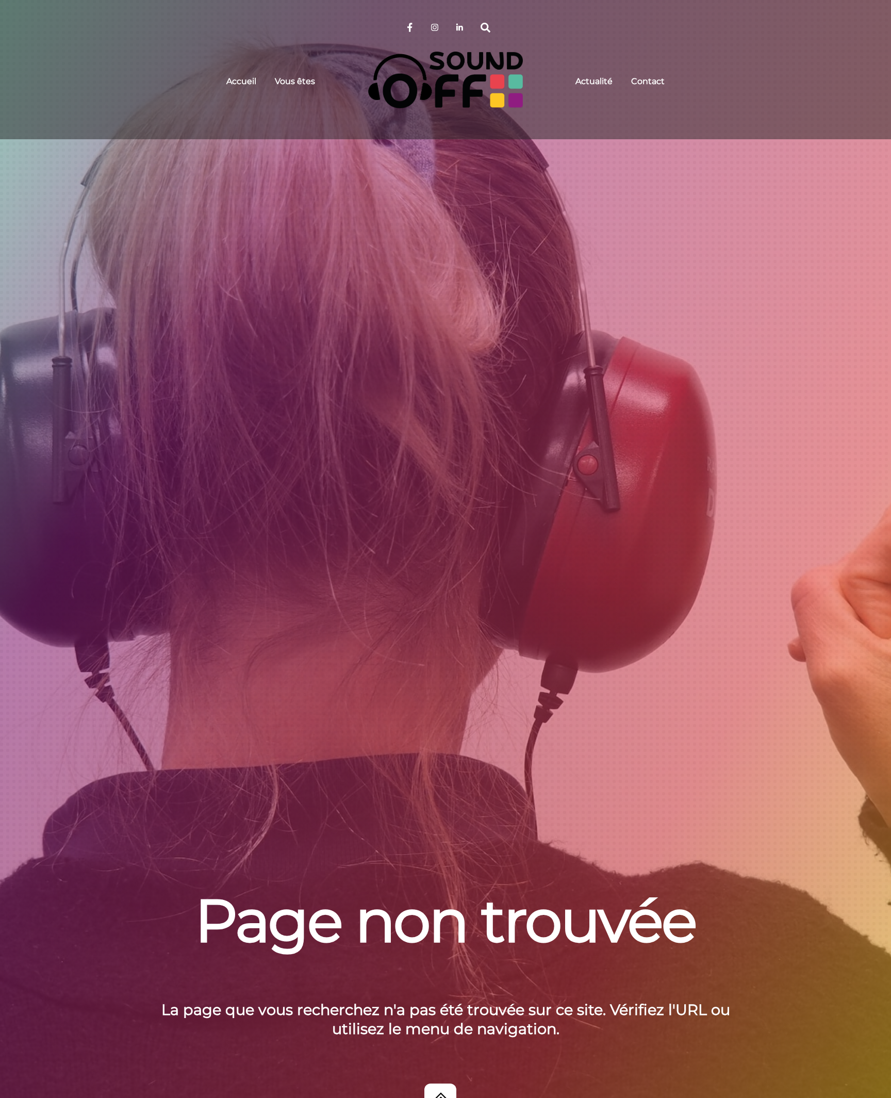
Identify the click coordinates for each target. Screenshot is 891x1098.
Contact (648, 81)
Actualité (594, 81)
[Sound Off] (445, 80)
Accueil (241, 81)
